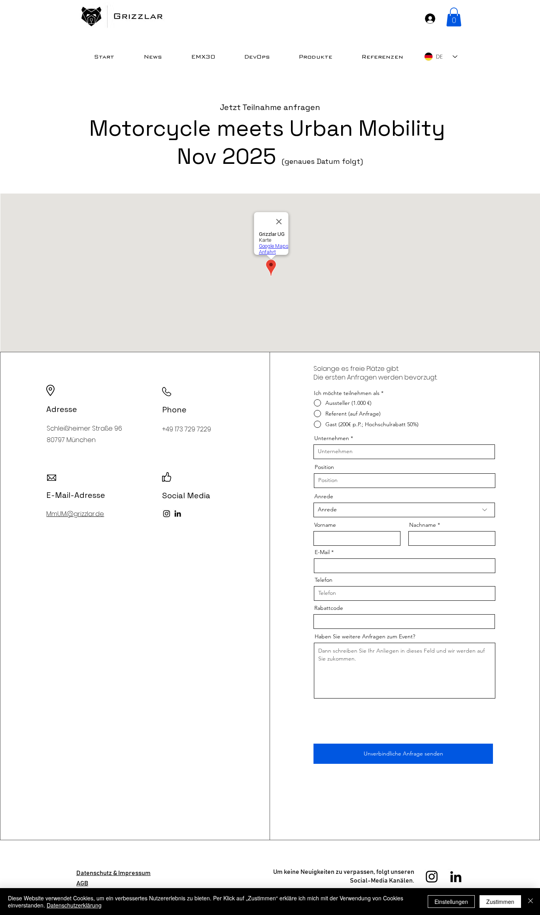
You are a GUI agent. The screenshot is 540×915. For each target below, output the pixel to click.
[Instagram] (166, 513)
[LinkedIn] (177, 513)
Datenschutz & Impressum (113, 873)
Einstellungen (451, 902)
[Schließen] (530, 901)
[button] (454, 17)
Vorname (325, 525)
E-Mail (322, 552)
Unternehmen (331, 438)
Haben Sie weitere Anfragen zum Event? (365, 636)
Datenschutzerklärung (74, 905)
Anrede (323, 496)
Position (324, 467)
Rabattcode (328, 608)
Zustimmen (500, 902)
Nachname (422, 525)
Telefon (323, 580)
